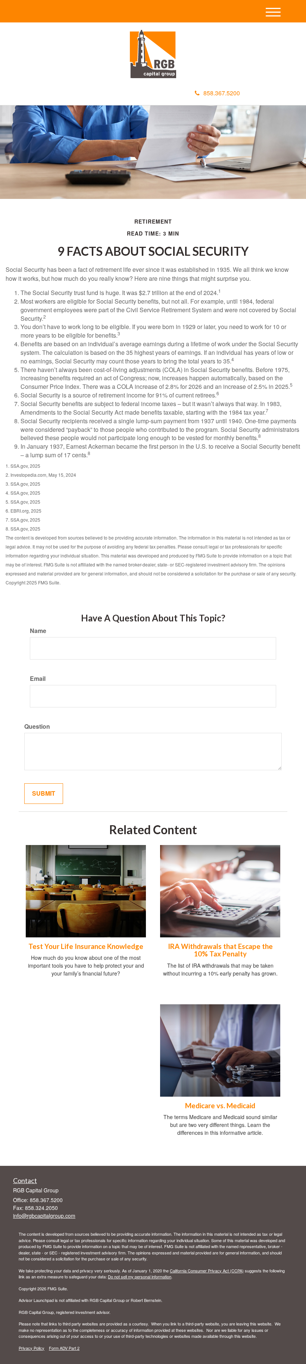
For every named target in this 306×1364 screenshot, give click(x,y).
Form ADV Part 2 (64, 1348)
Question (37, 726)
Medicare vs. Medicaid (220, 1106)
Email (38, 679)
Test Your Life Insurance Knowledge (85, 946)
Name (38, 631)
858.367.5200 (221, 93)
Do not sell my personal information (139, 1276)
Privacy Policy (31, 1348)
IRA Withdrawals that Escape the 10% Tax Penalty (220, 950)
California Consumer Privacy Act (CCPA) (207, 1271)
